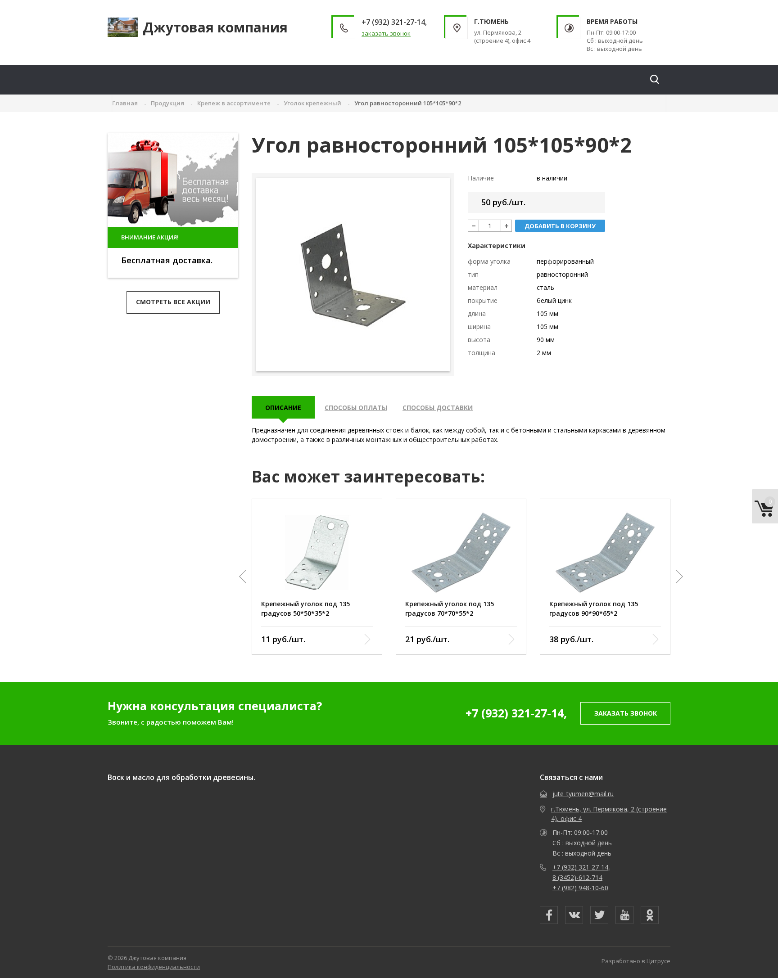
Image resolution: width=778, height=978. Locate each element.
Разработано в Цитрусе (636, 961)
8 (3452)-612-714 (577, 877)
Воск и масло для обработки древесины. (181, 777)
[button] (242, 576)
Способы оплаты (356, 407)
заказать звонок (386, 33)
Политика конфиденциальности (154, 967)
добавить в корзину (560, 226)
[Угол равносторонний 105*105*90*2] (353, 275)
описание (283, 407)
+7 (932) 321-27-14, (516, 713)
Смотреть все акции (173, 301)
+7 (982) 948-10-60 (580, 887)
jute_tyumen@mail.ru (583, 793)
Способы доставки (438, 407)
